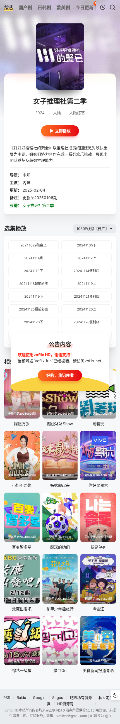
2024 (40, 112)
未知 (26, 174)
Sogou (57, 697)
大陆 (57, 112)
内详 (26, 182)
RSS (6, 697)
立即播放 (63, 130)
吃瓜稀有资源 (81, 697)
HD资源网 (65, 703)
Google (39, 697)
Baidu (21, 697)
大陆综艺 (77, 112)
